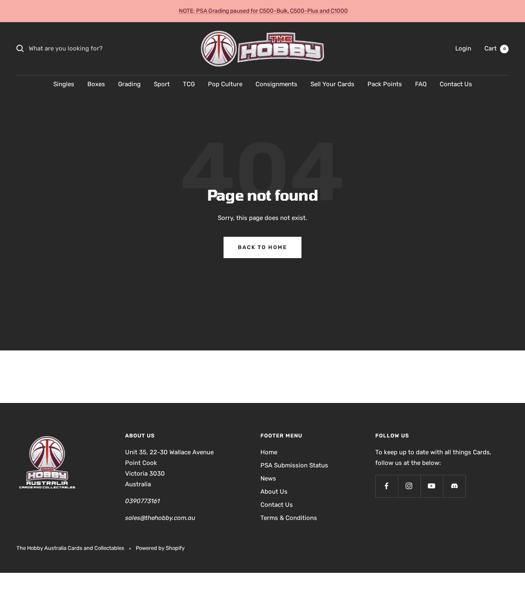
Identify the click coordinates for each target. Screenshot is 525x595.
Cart (495, 48)
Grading (129, 84)
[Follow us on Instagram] (409, 486)
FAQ (421, 84)
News (268, 478)
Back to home (262, 247)
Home (268, 452)
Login (463, 48)
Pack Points (385, 84)
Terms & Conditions (288, 518)
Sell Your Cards (332, 84)
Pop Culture (225, 84)
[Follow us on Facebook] (386, 486)
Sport (162, 84)
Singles (63, 84)
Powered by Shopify (160, 548)
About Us (274, 491)
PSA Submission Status (294, 465)
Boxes (96, 84)
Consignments (276, 84)
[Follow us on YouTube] (431, 486)
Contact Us (456, 84)
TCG (189, 84)
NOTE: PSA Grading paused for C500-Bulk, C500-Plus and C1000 (263, 10)
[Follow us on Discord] (454, 486)
